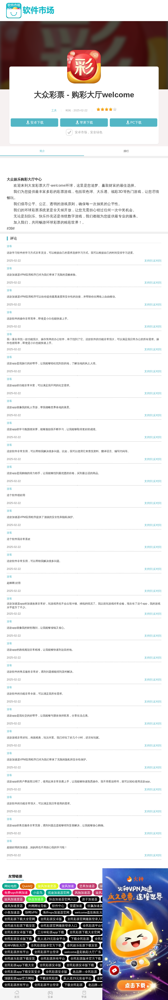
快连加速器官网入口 (63, 899)
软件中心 (58, 906)
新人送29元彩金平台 (51, 938)
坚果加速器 (87, 886)
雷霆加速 (76, 906)
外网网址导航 (37, 906)
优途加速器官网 (58, 892)
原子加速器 (89, 899)
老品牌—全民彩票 (85, 971)
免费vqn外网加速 (16, 892)
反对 (155, 260)
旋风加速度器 (47, 886)
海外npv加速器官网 (56, 912)
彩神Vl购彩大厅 (14, 945)
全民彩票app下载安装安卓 (22, 971)
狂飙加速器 (95, 906)
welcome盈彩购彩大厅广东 (93, 912)
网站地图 (10, 886)
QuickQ (27, 886)
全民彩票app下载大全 (19, 965)
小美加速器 (12, 912)
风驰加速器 (82, 892)
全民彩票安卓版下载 (18, 932)
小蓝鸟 (37, 892)
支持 (147, 260)
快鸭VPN (31, 912)
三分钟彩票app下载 (50, 932)
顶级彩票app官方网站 (19, 978)
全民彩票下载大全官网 (19, 919)
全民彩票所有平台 (16, 952)
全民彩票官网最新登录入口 (85, 919)
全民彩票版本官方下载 (46, 945)
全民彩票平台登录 (95, 925)
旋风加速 (68, 886)
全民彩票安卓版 (51, 919)
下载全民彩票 (80, 938)
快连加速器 (36, 899)
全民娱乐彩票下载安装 (19, 925)
